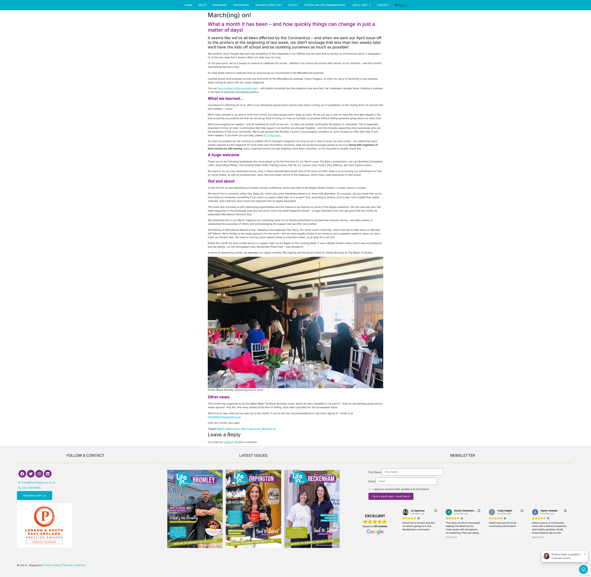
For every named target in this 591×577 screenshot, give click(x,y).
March (221, 428)
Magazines (220, 5)
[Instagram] (39, 474)
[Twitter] (31, 474)
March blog (232, 428)
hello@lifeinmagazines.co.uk (224, 416)
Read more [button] (451, 537)
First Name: (375, 472)
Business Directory (268, 5)
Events (293, 5)
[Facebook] (22, 474)
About (202, 5)
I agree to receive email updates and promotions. (401, 489)
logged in (228, 442)
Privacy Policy (52, 565)
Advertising (241, 5)
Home (188, 5)
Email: (372, 481)
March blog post (250, 428)
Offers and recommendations (325, 5)
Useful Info (360, 5)
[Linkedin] (48, 474)
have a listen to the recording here (238, 88)
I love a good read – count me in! (391, 496)
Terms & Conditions (74, 565)
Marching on (268, 428)
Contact (383, 5)
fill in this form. (272, 135)
